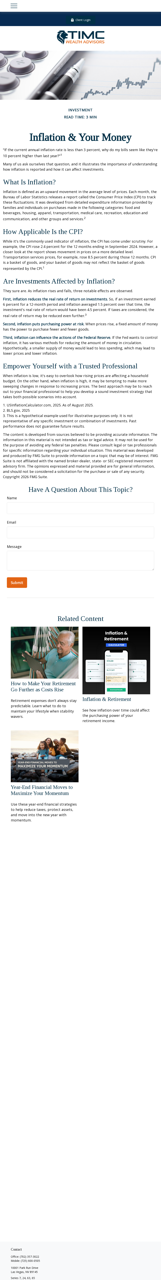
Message (14, 546)
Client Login (83, 20)
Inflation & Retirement (106, 699)
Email (11, 522)
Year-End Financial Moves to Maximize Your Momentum (42, 790)
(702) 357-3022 (29, 1256)
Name (12, 498)
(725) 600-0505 (30, 1261)
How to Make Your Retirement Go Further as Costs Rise (43, 687)
